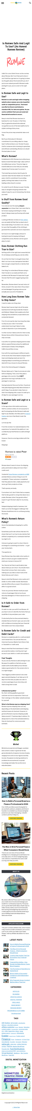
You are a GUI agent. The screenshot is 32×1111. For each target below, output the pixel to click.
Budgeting (26, 1027)
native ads (6, 1044)
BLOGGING (16, 994)
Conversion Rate (14, 1029)
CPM (6, 1031)
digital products (6, 1033)
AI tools (16, 1027)
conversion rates (23, 1029)
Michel (16, 744)
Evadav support (20, 1036)
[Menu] (2, 3)
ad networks (21, 1023)
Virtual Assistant (7, 1053)
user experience (21, 1051)
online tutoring (22, 1044)
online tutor (13, 1044)
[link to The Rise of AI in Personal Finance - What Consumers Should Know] (16, 833)
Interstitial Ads (5, 1042)
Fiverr (12, 1039)
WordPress (5, 1055)
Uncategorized (16, 1013)
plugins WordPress (18, 1046)
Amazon (21, 1027)
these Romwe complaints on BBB (18, 474)
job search (18, 1042)
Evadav (5, 1036)
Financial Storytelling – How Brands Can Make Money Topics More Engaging (20, 964)
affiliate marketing (8, 1027)
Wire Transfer (24, 1053)
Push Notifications (17, 1049)
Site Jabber (24, 220)
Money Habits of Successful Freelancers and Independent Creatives (19, 975)
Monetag (24, 1042)
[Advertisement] (16, 22)
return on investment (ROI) (9, 1051)
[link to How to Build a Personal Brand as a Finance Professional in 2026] (16, 787)
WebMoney (17, 1053)
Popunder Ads (5, 1049)
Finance (6, 1039)
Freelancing (18, 1039)
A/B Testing (6, 1023)
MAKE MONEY (16, 1005)
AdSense (4, 1025)
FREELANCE (16, 1002)
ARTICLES (16, 991)
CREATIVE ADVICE (16, 997)
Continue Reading (16, 818)
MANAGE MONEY (16, 1008)
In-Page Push (25, 1039)
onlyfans (4, 1046)
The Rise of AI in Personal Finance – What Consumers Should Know (18, 951)
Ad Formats (14, 1023)
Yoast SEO (11, 1055)
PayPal (9, 1046)
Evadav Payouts (12, 1036)
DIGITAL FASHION (16, 999)
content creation (6, 1029)
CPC (3, 1031)
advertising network (12, 1025)
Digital (21, 1031)
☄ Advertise (16, 1107)
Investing (12, 1042)
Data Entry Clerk (13, 1031)
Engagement (13, 1033)
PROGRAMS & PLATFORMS (16, 1010)
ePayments (20, 1033)
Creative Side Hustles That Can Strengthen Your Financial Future (19, 957)
